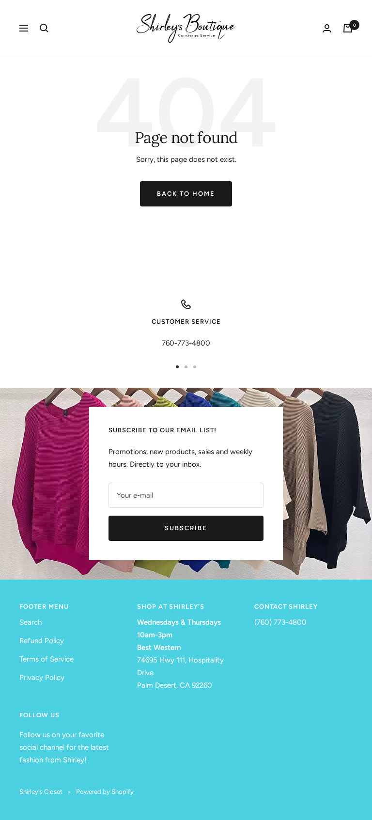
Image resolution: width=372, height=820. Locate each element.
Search (30, 622)
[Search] (44, 28)
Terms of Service (46, 659)
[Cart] (348, 28)
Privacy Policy (41, 677)
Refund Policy (41, 640)
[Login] (327, 28)
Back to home (186, 193)
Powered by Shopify (105, 791)
